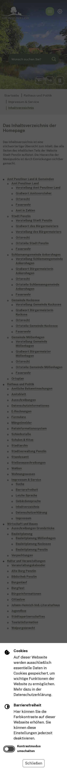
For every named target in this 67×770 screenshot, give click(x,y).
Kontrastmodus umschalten (29, 748)
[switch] (9, 749)
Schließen (33, 763)
